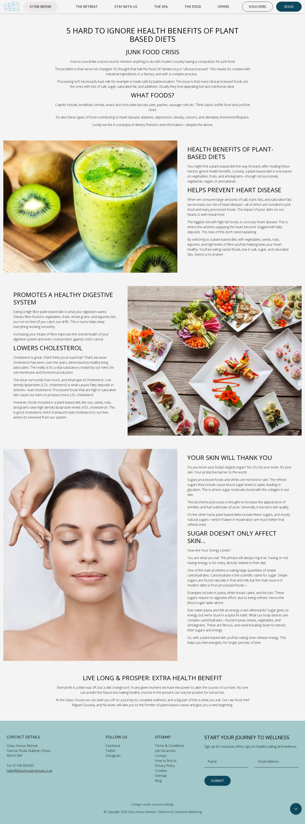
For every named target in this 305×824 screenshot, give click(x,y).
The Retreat (87, 6)
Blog (158, 780)
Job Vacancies (165, 750)
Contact (161, 755)
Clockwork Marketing (188, 812)
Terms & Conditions (169, 745)
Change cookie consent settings (152, 804)
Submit (217, 780)
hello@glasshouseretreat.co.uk (29, 770)
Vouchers (257, 6)
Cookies (161, 770)
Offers (223, 6)
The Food (192, 6)
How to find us (166, 760)
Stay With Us (125, 6)
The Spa (161, 6)
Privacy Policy (165, 765)
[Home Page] (11, 6)
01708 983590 (40, 6)
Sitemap (161, 775)
